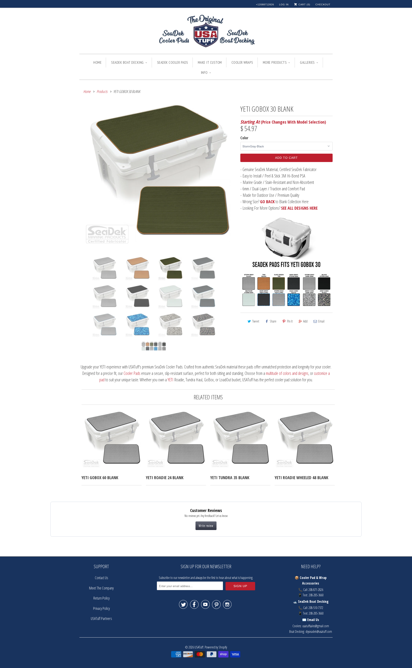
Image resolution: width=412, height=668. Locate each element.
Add (305, 321)
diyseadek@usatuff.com (319, 631)
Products (102, 91)
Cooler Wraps (242, 62)
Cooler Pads (132, 373)
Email (321, 321)
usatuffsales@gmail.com (315, 626)
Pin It (290, 321)
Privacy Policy (101, 608)
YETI (170, 380)
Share (273, 321)
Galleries (307, 62)
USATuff (198, 647)
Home (97, 62)
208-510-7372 (316, 607)
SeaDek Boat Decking (127, 62)
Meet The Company (101, 588)
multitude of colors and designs (287, 373)
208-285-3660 (316, 595)
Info (204, 72)
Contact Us (101, 577)
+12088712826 (265, 4)
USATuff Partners (101, 618)
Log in (284, 4)
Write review (206, 526)
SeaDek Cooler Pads (172, 62)
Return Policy (101, 598)
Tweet (255, 321)
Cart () (304, 4)
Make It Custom (210, 62)
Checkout (322, 4)
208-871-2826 (316, 589)
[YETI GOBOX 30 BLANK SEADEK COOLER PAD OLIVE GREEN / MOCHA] (157, 178)
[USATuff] (206, 31)
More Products (275, 62)
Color (244, 137)
